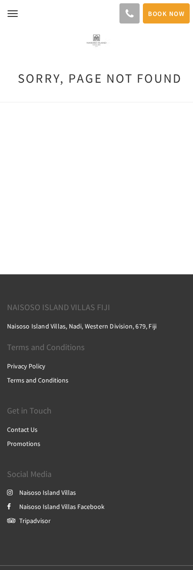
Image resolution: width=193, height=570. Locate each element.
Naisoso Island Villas (47, 492)
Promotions (23, 443)
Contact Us (22, 429)
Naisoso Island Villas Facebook (61, 506)
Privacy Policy (26, 366)
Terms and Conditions (37, 380)
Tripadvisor (35, 520)
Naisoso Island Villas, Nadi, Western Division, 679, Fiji (81, 326)
